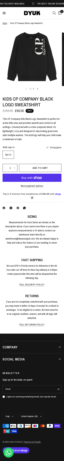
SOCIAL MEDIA (14, 359)
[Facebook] (5, 208)
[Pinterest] (19, 208)
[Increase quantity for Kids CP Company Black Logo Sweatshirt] (14, 168)
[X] (12, 208)
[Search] (54, 13)
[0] (59, 13)
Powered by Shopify (32, 441)
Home (5, 23)
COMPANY (10, 347)
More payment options (32, 185)
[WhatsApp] (25, 208)
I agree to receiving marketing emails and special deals (31, 396)
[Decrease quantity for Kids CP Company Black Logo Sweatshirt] (5, 168)
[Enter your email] (58, 389)
